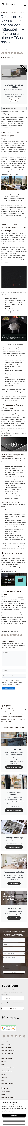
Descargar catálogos (14, 847)
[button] (2, 53)
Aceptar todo (14, 1115)
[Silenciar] (22, 450)
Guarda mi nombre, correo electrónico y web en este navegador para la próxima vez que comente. (12, 682)
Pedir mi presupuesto (14, 767)
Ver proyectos (14, 883)
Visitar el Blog (14, 918)
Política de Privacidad (18, 1002)
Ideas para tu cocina (16, 12)
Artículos (4, 12)
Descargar (14, 100)
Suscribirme (13, 1008)
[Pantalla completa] (24, 450)
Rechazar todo (14, 1123)
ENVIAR (14, 972)
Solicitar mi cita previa (14, 810)
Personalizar (14, 1119)
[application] (14, 444)
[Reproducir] (3, 450)
